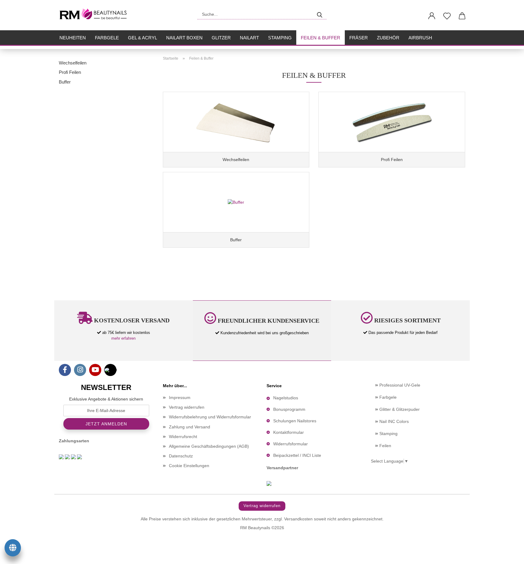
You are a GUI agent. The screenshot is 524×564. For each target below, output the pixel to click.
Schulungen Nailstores (294, 420)
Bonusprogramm (289, 409)
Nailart (249, 37)
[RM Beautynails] (96, 15)
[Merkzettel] (447, 16)
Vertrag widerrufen (186, 407)
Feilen (384, 445)
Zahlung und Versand (189, 426)
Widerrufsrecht (183, 436)
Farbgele (107, 37)
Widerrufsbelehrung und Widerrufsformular (210, 416)
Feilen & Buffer (320, 37)
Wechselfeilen (72, 62)
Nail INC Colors (393, 421)
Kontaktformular (288, 432)
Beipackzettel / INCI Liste (297, 455)
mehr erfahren (123, 338)
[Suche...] (319, 14)
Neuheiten (72, 37)
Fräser (358, 37)
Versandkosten (298, 518)
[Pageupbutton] (507, 554)
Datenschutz (181, 456)
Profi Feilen (70, 72)
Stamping (280, 37)
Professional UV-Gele (399, 385)
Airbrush (420, 37)
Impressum (179, 397)
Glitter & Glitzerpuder (399, 409)
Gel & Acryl (142, 37)
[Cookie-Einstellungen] (12, 548)
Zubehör (388, 37)
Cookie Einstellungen (189, 465)
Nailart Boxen (184, 37)
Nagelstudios (285, 397)
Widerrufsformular (290, 443)
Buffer (65, 81)
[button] (431, 16)
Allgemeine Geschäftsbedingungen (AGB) (209, 446)
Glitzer (221, 37)
